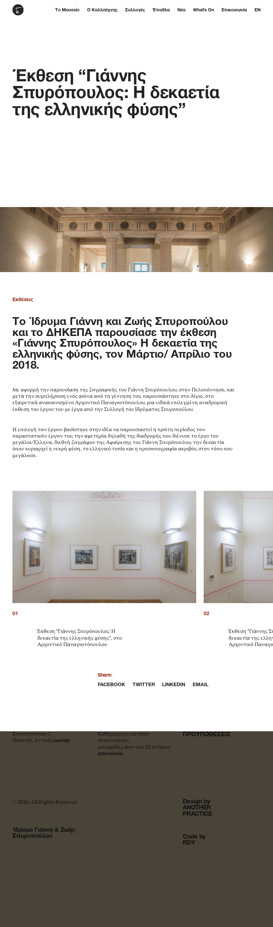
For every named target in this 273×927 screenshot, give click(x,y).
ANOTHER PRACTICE (197, 811)
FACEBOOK (111, 685)
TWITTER (144, 685)
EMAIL (200, 685)
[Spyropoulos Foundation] (27, 10)
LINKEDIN (173, 685)
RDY (189, 843)
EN (258, 10)
